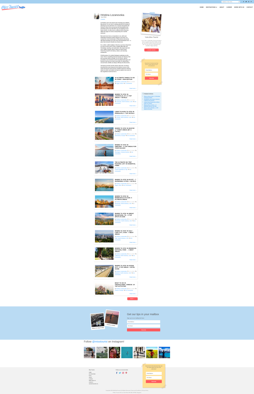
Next (132, 298)
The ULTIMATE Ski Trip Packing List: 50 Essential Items (125, 163)
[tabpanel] (143, 326)
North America (125, 101)
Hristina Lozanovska (121, 81)
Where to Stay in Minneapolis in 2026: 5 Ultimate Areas (123, 197)
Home (202, 7)
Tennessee (118, 221)
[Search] (239, 2)
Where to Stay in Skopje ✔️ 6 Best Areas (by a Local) (124, 129)
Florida (118, 117)
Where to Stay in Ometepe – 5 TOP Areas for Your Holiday (125, 146)
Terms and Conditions (136, 390)
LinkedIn (103, 19)
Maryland (117, 273)
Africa (121, 83)
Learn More (151, 49)
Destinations (211, 7)
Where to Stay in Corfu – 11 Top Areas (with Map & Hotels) (152, 97)
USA (131, 101)
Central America (125, 152)
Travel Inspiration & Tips (121, 169)
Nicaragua (117, 152)
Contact (250, 7)
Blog (90, 375)
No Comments (131, 135)
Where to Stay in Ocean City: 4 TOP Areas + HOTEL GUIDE (125, 267)
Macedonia (118, 135)
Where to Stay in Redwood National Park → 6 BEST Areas (125, 250)
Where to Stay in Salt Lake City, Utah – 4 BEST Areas (124, 232)
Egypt (117, 83)
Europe (123, 135)
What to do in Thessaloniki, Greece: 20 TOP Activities (125, 284)
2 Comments (128, 83)
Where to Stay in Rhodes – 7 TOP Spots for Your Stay (151, 108)
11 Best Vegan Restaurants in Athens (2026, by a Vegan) (151, 102)
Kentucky (118, 101)
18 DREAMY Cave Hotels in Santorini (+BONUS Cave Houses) (152, 100)
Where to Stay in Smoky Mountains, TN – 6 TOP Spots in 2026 (124, 215)
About (222, 7)
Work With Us (239, 7)
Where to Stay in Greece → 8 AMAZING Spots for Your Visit (150, 105)
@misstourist (99, 341)
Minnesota (117, 203)
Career (229, 7)
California (117, 255)
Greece (117, 290)
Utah (116, 238)
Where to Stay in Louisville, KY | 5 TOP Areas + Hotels (123, 96)
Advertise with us (93, 383)
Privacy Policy (145, 390)
